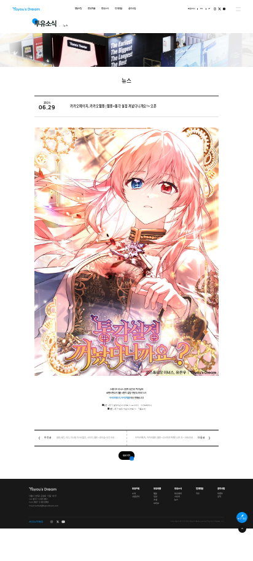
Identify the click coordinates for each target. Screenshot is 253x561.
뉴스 (176, 500)
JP (209, 9)
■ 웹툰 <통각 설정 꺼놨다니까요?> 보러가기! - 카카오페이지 (127, 405)
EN (201, 9)
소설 (155, 500)
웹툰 (155, 494)
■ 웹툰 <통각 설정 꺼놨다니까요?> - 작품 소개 (126, 409)
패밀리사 (191, 9)
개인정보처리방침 (36, 522)
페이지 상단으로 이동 (242, 529)
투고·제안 (242, 519)
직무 (197, 494)
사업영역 (135, 497)
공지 (218, 497)
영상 (155, 497)
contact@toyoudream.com (47, 506)
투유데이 (178, 494)
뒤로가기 (126, 455)
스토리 (177, 497)
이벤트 (219, 494)
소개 (134, 494)
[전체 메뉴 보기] (238, 9)
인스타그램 (215, 8)
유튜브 (224, 8)
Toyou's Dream (26, 9)
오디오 (155, 503)
